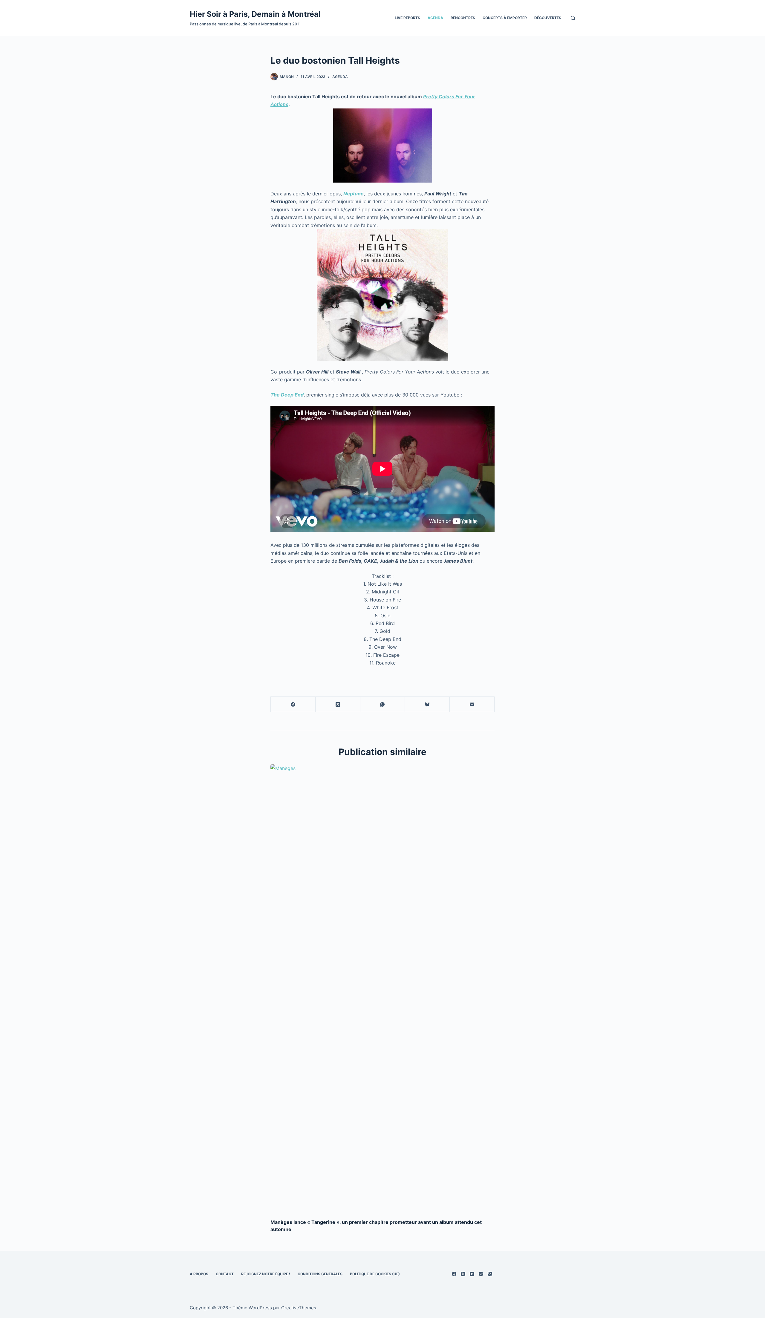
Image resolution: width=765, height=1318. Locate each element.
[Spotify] (481, 1274)
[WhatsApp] (382, 704)
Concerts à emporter (505, 18)
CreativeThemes (298, 1308)
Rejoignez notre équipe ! (265, 1274)
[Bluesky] (427, 704)
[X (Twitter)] (338, 704)
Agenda (435, 18)
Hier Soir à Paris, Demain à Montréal (255, 14)
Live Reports (407, 18)
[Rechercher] (573, 18)
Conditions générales (320, 1274)
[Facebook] (293, 704)
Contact (225, 1274)
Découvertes (547, 18)
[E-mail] (472, 704)
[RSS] (490, 1274)
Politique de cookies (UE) (375, 1274)
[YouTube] (472, 1274)
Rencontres (463, 18)
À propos (199, 1274)
